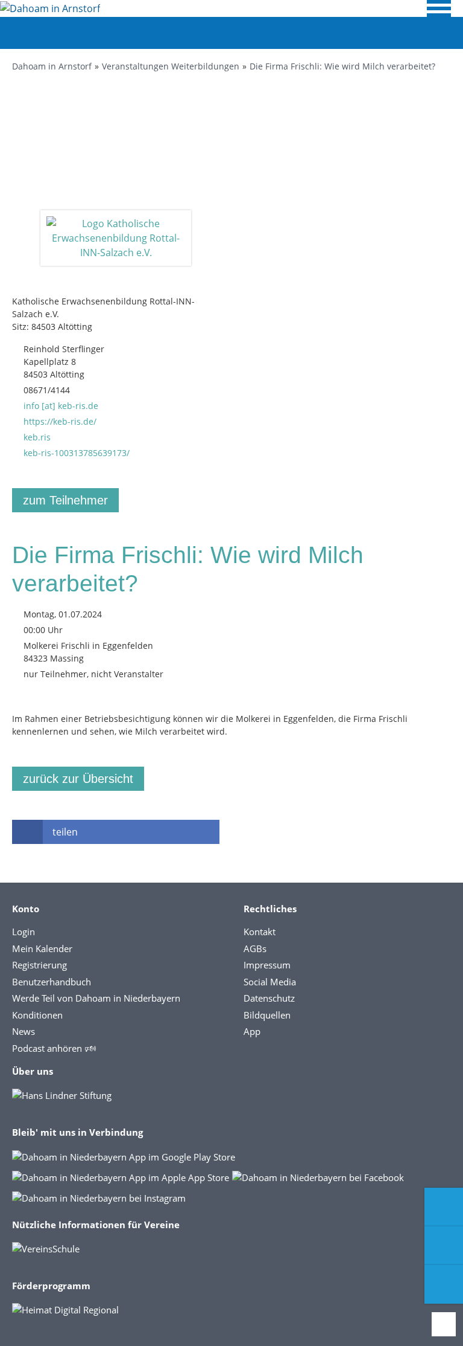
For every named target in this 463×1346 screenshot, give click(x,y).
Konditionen (37, 1015)
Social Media (270, 982)
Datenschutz (269, 998)
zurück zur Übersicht (78, 778)
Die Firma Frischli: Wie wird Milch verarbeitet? (342, 66)
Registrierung (39, 965)
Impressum (267, 965)
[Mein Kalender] (443, 1284)
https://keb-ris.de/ (60, 421)
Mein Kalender (42, 948)
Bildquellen (267, 1015)
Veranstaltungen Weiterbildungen (170, 66)
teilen (65, 832)
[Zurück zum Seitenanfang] (444, 1324)
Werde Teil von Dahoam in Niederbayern (96, 998)
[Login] (443, 1245)
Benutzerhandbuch (51, 982)
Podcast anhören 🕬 (54, 1048)
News (23, 1031)
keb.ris (37, 437)
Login (23, 932)
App (252, 1031)
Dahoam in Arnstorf (52, 66)
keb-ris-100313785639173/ (77, 453)
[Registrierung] (443, 1207)
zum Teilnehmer (65, 500)
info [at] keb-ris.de (61, 405)
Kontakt (260, 932)
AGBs (255, 948)
